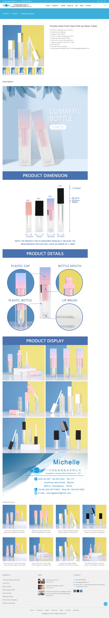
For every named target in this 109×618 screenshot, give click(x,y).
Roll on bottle (7, 593)
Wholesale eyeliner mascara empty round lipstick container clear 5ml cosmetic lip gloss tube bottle (94, 564)
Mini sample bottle (9, 590)
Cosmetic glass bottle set (11, 580)
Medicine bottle (8, 596)
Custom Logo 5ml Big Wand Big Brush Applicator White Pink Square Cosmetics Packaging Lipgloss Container (68, 531)
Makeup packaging (27, 14)
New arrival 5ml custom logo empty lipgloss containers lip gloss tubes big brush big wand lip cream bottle (41, 564)
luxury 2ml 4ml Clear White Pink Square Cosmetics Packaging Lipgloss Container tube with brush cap (94, 531)
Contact (88, 6)
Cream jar (6, 583)
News (81, 6)
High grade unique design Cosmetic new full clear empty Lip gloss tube (67, 564)
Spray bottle (7, 587)
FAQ (76, 6)
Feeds (63, 6)
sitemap (76, 610)
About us (70, 6)
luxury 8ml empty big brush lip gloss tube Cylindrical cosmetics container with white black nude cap (14, 531)
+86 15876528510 (26, 1)
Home (48, 6)
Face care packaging (10, 600)
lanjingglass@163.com (11, 1)
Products (55, 6)
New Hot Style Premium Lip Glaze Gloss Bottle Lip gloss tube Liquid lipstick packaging (15, 564)
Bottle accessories (9, 603)
